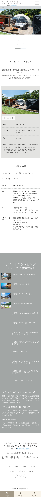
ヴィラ (8, 466)
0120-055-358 (31, 457)
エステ (33, 466)
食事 (25, 466)
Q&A (31, 471)
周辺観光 (22, 471)
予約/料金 (20, 476)
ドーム (17, 466)
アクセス (11, 471)
